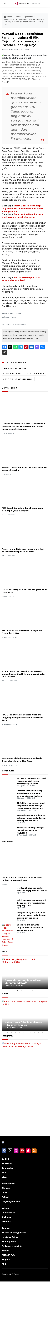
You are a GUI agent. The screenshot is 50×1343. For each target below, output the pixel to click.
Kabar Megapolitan (24, 17)
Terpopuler (8, 771)
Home (9, 17)
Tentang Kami (9, 1241)
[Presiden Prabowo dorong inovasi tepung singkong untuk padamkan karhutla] (8, 794)
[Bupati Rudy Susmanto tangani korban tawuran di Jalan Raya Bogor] (8, 935)
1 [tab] (17, 990)
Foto (4, 951)
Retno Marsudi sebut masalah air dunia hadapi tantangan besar (22, 878)
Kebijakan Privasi (10, 1237)
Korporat (6, 1259)
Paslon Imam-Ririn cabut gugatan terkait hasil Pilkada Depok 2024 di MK (23, 550)
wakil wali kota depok (14, 368)
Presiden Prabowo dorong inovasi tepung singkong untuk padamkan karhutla (29, 793)
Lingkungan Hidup (11, 1201)
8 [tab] (34, 1032)
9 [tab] (38, 1032)
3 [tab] (25, 990)
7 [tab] (30, 1032)
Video (5, 994)
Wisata (5, 1208)
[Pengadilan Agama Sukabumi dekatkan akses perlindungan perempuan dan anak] (8, 819)
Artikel (5, 1197)
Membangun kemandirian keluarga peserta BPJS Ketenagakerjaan (21, 1118)
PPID (4, 1264)
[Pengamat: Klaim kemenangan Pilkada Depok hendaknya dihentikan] (25, 744)
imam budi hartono (17, 363)
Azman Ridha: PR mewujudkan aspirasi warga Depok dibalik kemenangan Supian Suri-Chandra (23, 674)
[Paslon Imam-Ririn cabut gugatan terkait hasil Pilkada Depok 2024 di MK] (25, 534)
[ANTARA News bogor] (27, 3)
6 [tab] (27, 1032)
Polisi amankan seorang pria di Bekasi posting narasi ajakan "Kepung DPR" (31, 903)
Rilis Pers (6, 1221)
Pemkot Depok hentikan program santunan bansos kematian (24, 468)
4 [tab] (29, 990)
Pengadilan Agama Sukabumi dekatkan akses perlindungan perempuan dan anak (31, 818)
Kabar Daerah (8, 1183)
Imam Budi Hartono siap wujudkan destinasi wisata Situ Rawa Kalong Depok (22, 209)
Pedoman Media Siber (12, 1246)
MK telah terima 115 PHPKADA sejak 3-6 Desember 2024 (22, 631)
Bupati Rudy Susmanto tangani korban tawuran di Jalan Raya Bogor (30, 927)
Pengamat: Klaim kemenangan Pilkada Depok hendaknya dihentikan (22, 759)
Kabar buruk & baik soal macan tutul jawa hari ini (24, 1024)
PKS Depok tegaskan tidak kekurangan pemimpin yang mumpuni (22, 509)
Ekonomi (6, 1188)
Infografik (7, 1036)
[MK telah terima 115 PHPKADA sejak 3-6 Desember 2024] (25, 616)
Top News (7, 841)
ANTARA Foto (8, 1255)
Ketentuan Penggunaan (14, 1232)
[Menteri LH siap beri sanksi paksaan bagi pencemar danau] (8, 892)
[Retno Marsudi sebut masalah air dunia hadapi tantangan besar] (25, 863)
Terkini (5, 1159)
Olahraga (6, 1217)
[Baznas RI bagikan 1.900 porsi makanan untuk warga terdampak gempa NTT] (8, 782)
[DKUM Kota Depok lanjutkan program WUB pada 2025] (25, 575)
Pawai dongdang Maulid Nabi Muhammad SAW (23, 982)
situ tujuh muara (35, 373)
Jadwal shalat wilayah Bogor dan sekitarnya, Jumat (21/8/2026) (30, 830)
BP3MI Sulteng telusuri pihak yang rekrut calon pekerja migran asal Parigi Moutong (31, 806)
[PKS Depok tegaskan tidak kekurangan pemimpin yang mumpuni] (25, 493)
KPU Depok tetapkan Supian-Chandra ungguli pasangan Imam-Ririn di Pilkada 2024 (22, 717)
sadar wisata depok (13, 373)
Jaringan (6, 1228)
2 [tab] (21, 990)
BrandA (5, 1250)
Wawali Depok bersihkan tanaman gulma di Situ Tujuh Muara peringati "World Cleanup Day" (24, 22)
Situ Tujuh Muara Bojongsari (18, 379)
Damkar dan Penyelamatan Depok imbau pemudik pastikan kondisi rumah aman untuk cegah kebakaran (23, 426)
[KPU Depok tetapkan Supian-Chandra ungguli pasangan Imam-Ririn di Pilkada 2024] (25, 700)
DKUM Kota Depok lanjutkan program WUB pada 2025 (24, 591)
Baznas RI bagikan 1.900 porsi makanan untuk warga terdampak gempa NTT (31, 781)
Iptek (4, 1192)
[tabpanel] (25, 973)
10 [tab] (42, 1032)
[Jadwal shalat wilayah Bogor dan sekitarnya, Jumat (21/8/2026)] (8, 831)
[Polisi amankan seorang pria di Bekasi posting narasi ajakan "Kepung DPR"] (8, 904)
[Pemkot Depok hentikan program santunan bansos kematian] (25, 453)
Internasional (8, 1212)
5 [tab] (32, 990)
